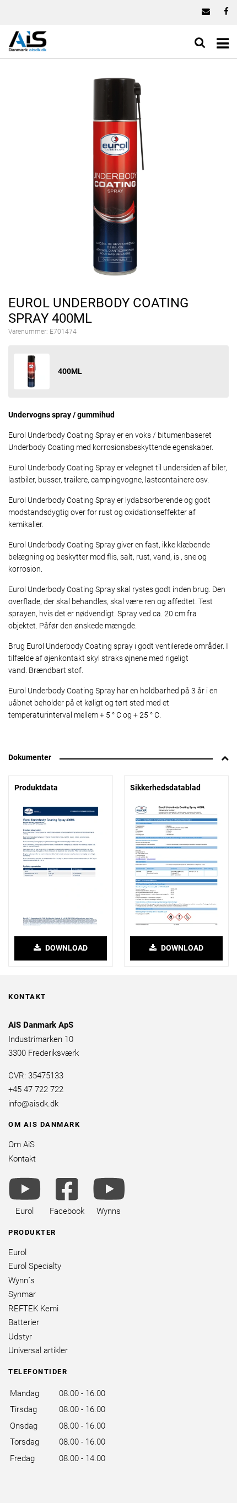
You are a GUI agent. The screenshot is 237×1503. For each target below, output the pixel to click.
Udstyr (20, 1337)
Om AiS (21, 1144)
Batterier (23, 1322)
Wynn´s (21, 1280)
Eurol (17, 1252)
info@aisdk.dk (33, 1104)
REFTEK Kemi (33, 1309)
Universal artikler (38, 1350)
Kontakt (22, 1159)
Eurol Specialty (34, 1266)
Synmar (22, 1294)
